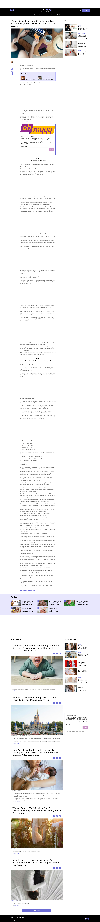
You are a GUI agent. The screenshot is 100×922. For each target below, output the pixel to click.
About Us (23, 917)
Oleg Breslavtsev (14, 900)
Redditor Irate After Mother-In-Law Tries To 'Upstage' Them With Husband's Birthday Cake (31, 78)
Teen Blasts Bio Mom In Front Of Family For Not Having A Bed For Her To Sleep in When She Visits (82, 604)
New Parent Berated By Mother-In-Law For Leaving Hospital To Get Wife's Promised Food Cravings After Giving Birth (35, 752)
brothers (30, 590)
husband (25, 590)
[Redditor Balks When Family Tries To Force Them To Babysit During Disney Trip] (37, 719)
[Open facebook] (11, 10)
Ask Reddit (57, 14)
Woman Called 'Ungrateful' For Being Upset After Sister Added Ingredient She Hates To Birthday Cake (55, 611)
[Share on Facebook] (12, 69)
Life (64, 14)
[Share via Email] (12, 74)
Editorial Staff (18, 917)
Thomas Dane (15, 653)
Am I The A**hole (38, 14)
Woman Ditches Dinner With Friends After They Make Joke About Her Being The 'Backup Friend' (48, 78)
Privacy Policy (13, 917)
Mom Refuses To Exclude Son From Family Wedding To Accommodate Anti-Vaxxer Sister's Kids (83, 682)
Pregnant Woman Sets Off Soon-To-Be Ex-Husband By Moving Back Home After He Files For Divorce (28, 604)
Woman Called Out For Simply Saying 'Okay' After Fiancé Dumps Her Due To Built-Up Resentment (55, 604)
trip (21, 590)
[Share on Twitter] (12, 72)
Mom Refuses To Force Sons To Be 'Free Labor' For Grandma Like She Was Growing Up (83, 690)
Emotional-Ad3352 (24, 122)
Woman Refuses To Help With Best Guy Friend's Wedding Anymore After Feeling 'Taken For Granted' (36, 810)
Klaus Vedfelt (13, 848)
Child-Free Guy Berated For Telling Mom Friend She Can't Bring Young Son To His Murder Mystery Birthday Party (36, 648)
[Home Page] (47, 10)
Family (79, 25)
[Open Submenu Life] (65, 14)
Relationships (81, 33)
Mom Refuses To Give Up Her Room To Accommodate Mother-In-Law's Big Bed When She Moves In (35, 862)
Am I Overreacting (49, 14)
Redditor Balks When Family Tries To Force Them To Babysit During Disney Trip (34, 698)
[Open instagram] (13, 10)
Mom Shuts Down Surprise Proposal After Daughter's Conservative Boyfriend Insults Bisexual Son (28, 611)
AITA (34, 590)
